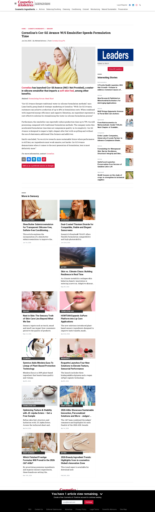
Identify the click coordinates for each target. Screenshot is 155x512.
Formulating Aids (67, 311)
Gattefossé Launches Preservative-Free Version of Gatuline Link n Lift (110, 164)
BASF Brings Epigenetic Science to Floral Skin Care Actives (110, 112)
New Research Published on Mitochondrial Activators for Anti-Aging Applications (109, 100)
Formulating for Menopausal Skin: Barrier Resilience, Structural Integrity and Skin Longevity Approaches (109, 151)
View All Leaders (115, 69)
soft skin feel (67, 90)
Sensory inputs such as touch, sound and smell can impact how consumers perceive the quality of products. (39, 328)
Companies (101, 133)
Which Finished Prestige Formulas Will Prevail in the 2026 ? (39, 460)
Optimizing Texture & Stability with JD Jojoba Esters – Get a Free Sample (37, 413)
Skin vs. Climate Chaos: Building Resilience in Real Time (76, 273)
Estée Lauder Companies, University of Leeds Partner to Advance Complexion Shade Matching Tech (110, 138)
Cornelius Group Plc (58, 41)
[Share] (29, 159)
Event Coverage (66, 406)
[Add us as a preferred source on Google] (44, 159)
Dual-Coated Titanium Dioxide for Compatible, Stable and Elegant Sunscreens (77, 227)
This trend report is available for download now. (75, 468)
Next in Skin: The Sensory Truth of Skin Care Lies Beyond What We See (38, 318)
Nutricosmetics (102, 82)
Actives (100, 95)
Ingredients (65, 358)
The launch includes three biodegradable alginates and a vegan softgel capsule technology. (76, 375)
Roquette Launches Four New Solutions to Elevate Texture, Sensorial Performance (75, 366)
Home (24, 28)
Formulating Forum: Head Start (41, 98)
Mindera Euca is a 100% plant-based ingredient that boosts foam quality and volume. (38, 375)
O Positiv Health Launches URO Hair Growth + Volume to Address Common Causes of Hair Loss (110, 87)
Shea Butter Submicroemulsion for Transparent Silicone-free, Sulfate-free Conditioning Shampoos (38, 227)
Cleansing (26, 358)
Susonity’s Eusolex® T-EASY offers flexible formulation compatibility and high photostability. (76, 236)
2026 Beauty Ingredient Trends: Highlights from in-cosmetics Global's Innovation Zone (76, 460)
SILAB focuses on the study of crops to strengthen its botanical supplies (111, 177)
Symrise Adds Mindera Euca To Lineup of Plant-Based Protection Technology (39, 366)
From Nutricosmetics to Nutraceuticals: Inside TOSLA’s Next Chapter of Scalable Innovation (110, 125)
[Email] (24, 159)
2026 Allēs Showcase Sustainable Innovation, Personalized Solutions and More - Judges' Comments (77, 413)
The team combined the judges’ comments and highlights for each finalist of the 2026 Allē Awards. (76, 422)
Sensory (50, 28)
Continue (89, 502)
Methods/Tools (28, 220)
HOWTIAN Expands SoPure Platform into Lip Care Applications (74, 318)
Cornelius (27, 87)
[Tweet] (39, 159)
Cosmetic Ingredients (36, 28)
